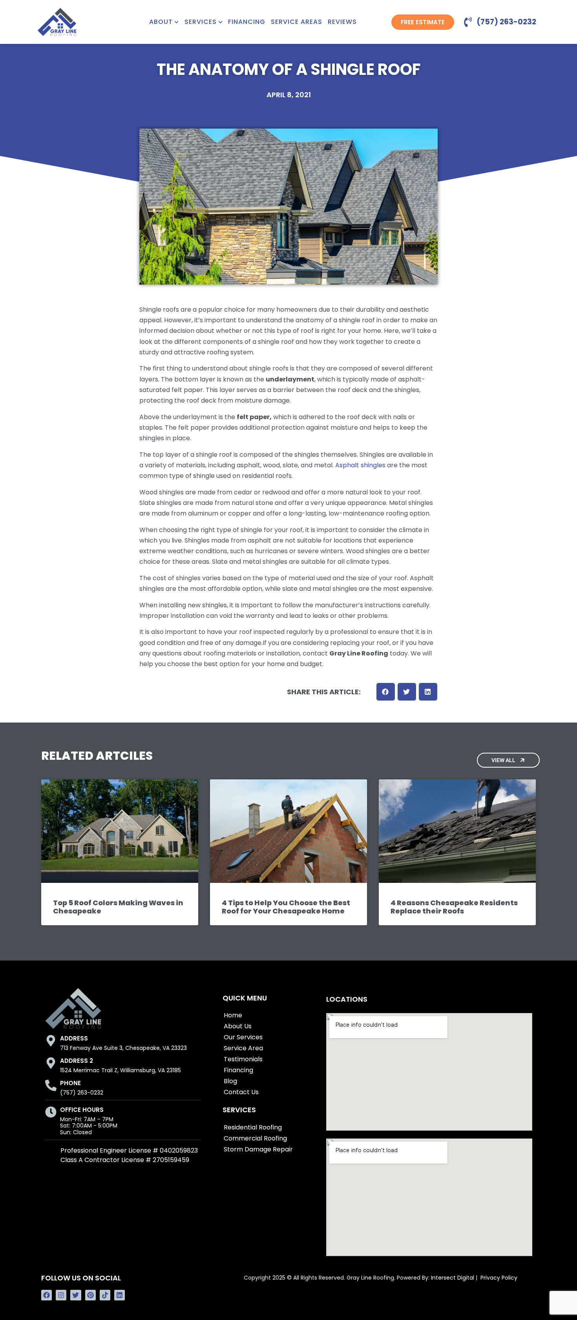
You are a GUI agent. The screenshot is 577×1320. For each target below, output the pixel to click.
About (161, 22)
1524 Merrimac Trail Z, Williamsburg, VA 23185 (120, 1070)
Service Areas (296, 22)
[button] (385, 692)
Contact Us (241, 1092)
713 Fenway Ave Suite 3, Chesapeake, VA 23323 (123, 1048)
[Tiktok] (105, 1295)
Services (200, 22)
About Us (238, 1026)
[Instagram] (61, 1295)
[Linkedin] (119, 1295)
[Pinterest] (90, 1295)
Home (233, 1015)
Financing (246, 22)
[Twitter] (75, 1295)
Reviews (342, 22)
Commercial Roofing (255, 1138)
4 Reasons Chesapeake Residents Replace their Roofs (454, 907)
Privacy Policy (498, 1278)
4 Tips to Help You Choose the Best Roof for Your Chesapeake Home (286, 907)
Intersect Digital (452, 1278)
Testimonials (243, 1059)
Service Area (243, 1048)
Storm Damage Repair (258, 1149)
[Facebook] (46, 1295)
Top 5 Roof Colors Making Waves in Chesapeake (118, 907)
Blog (230, 1081)
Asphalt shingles (360, 465)
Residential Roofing (253, 1127)
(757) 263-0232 (81, 1093)
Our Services (243, 1037)
